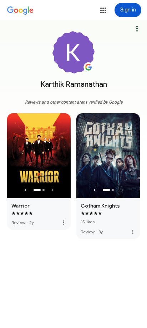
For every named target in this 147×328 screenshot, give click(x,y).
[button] (103, 10)
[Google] (20, 10)
